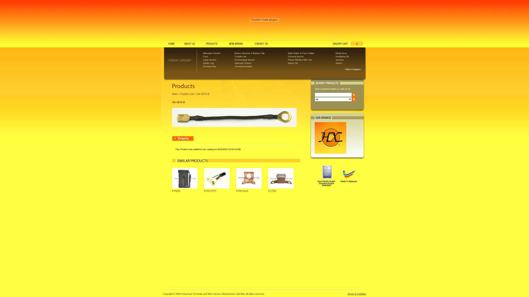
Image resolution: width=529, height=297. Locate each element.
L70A (273, 191)
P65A (177, 191)
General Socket (296, 56)
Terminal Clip (209, 66)
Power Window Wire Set (300, 60)
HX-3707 (211, 191)
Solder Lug (208, 63)
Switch (339, 63)
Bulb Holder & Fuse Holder (301, 53)
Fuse (205, 56)
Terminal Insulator (243, 66)
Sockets (340, 60)
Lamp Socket (209, 60)
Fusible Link (241, 56)
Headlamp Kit (342, 56)
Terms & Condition (357, 294)
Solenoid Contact (243, 63)
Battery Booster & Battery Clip (249, 53)
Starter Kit (293, 63)
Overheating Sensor (245, 60)
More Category (353, 69)
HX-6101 (243, 191)
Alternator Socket (211, 53)
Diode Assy (341, 53)
